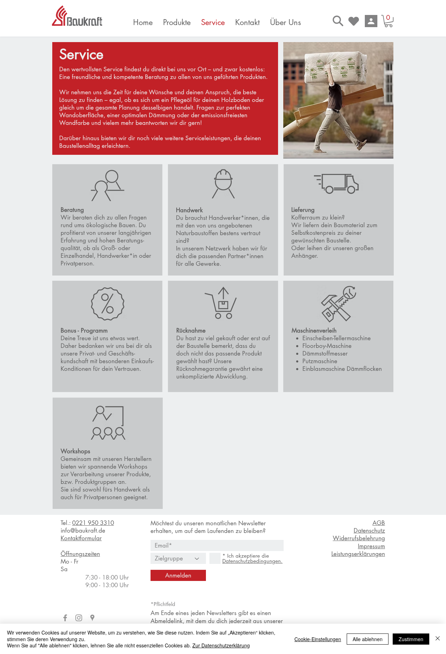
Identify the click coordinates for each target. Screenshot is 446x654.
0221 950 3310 (93, 523)
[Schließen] (437, 638)
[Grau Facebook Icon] (65, 617)
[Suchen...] (338, 21)
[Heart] (353, 21)
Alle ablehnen (368, 639)
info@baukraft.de (83, 530)
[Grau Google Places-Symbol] (92, 617)
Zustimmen (411, 639)
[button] (388, 21)
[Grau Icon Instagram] (78, 617)
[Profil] (371, 21)
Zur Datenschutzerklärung (221, 645)
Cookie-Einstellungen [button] (317, 639)
